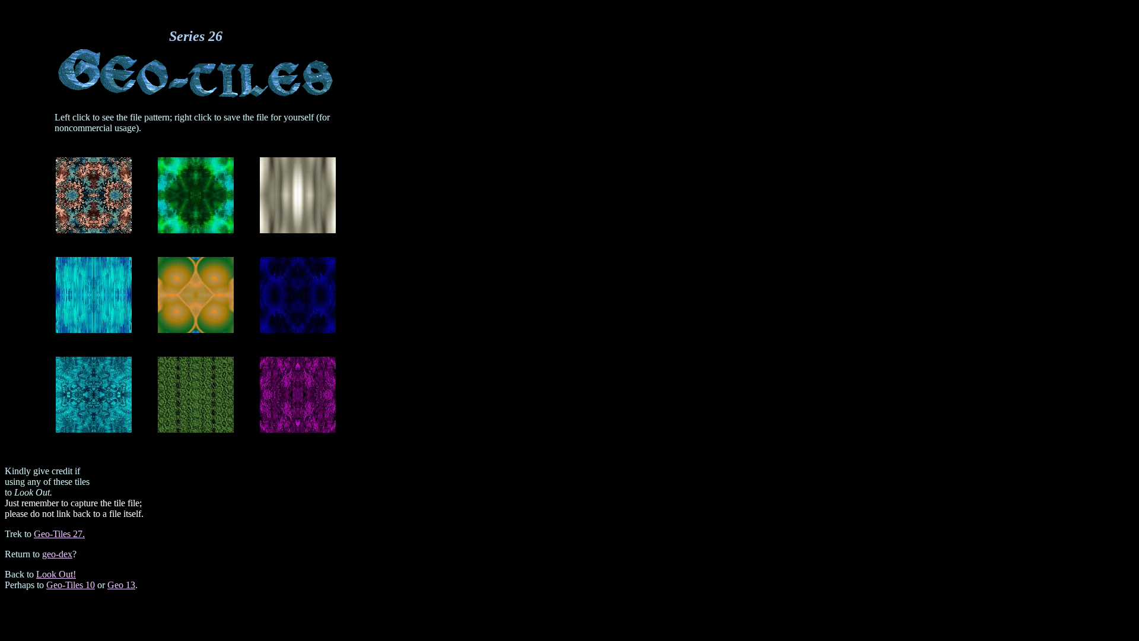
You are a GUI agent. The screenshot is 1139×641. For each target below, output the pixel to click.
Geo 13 (121, 585)
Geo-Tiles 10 (70, 585)
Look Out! (56, 574)
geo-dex (57, 554)
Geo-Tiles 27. (59, 534)
